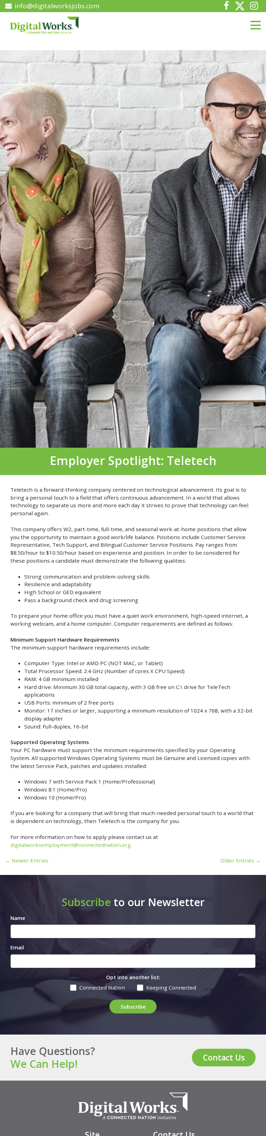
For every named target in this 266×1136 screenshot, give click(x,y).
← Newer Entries (26, 860)
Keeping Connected (171, 987)
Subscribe (133, 1006)
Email (17, 947)
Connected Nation (102, 987)
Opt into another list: (133, 977)
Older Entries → (240, 860)
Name (17, 917)
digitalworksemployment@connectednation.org (70, 844)
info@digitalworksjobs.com (57, 5)
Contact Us (224, 1057)
